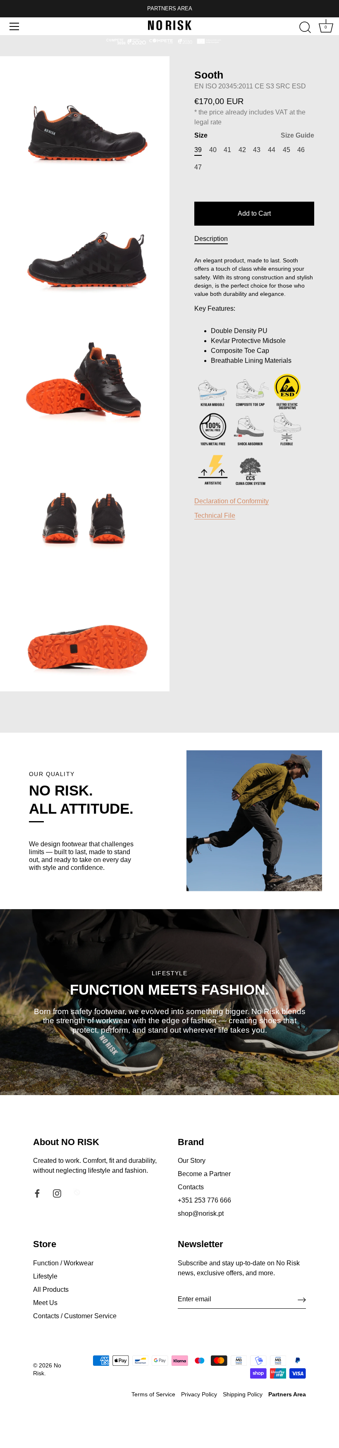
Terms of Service (153, 1394)
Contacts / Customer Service (75, 1315)
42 (242, 149)
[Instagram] (57, 1192)
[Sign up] (302, 1300)
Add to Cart (254, 213)
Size (254, 135)
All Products (51, 1289)
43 (256, 149)
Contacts (191, 1187)
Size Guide (297, 135)
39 (198, 149)
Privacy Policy (199, 1394)
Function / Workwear (63, 1263)
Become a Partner (204, 1173)
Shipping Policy (243, 1394)
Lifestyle (45, 1276)
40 (213, 149)
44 (271, 149)
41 (227, 149)
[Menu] (14, 26)
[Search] (305, 28)
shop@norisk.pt (201, 1213)
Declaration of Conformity (231, 501)
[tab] (215, 239)
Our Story (191, 1160)
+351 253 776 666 (204, 1200)
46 (301, 149)
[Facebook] (37, 1192)
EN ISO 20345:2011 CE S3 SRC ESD (250, 86)
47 (198, 167)
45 (286, 149)
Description (211, 238)
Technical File (214, 515)
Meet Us (45, 1302)
